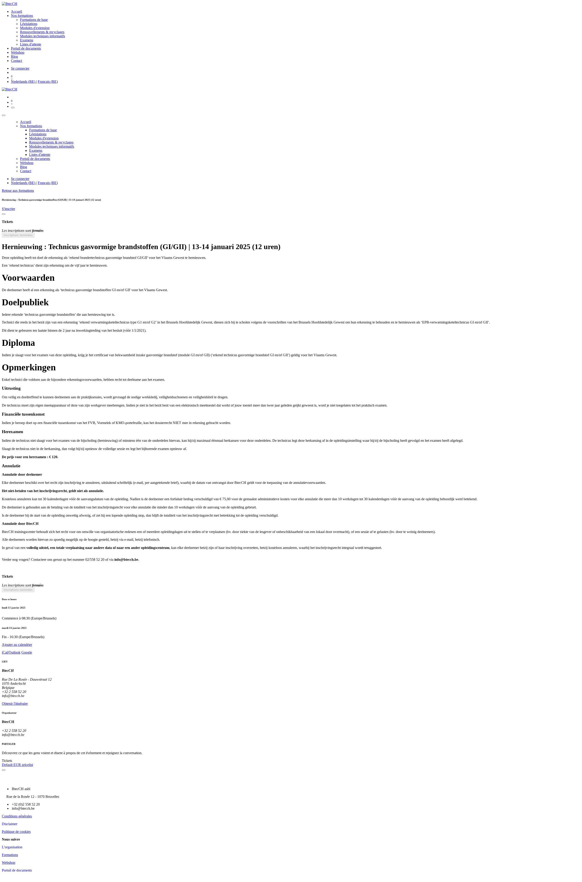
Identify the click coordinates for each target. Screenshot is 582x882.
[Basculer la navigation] (13, 107)
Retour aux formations (18, 190)
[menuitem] (16, 11)
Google (26, 652)
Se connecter (20, 68)
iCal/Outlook (11, 652)
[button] (291, 645)
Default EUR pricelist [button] (17, 765)
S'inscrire (8, 209)
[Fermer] (3, 115)
